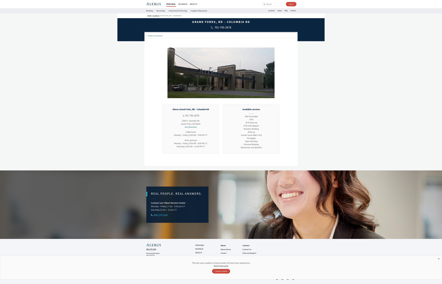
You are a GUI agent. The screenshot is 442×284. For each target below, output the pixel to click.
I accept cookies (221, 271)
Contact (293, 11)
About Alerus (226, 249)
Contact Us (247, 249)
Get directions (191, 127)
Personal (171, 4)
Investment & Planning (178, 11)
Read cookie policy (221, 266)
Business (182, 4)
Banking (149, 11)
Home (149, 16)
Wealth (193, 4)
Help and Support (249, 253)
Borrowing (161, 11)
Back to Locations (155, 36)
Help (286, 11)
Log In (291, 4)
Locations (271, 11)
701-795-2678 (222, 27)
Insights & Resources (199, 11)
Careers (224, 253)
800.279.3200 (161, 215)
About (280, 11)
